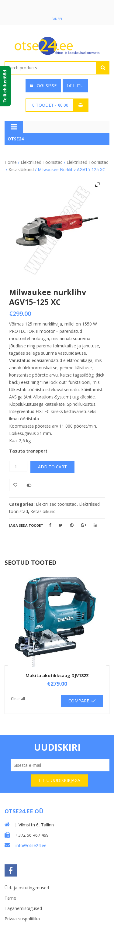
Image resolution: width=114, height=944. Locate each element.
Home (11, 162)
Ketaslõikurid (21, 169)
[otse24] (57, 45)
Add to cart (52, 467)
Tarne (10, 898)
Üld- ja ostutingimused (27, 888)
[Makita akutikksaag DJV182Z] (57, 622)
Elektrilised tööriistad (42, 162)
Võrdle (29, 485)
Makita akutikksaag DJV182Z (57, 675)
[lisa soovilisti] (15, 485)
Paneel (57, 19)
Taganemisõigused (23, 908)
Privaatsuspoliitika (22, 919)
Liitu (78, 85)
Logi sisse (45, 85)
